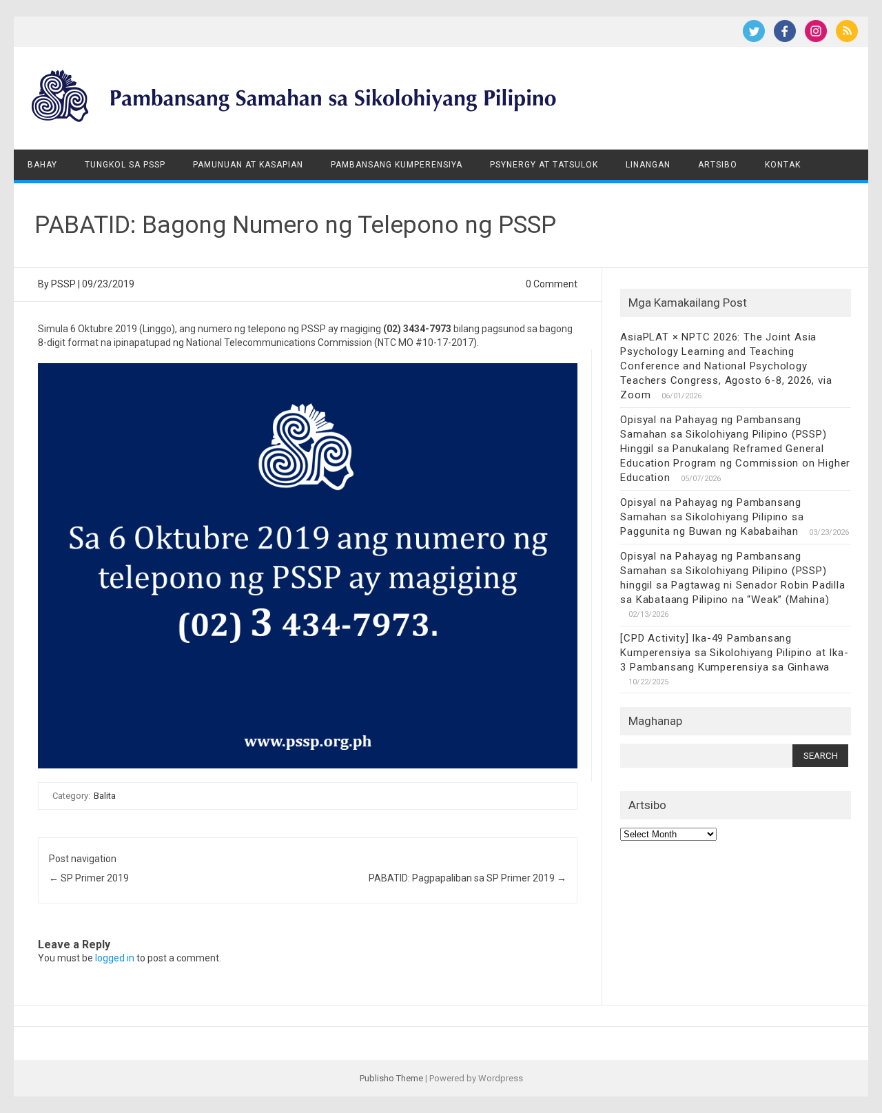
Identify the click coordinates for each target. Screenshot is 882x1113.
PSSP (63, 283)
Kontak (783, 165)
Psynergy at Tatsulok (544, 165)
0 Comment (551, 283)
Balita (105, 795)
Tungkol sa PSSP (125, 165)
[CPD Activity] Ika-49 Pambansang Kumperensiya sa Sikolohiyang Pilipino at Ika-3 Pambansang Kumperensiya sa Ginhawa (734, 652)
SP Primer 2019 (89, 878)
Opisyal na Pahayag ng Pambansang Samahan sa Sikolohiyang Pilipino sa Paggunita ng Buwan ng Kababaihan (711, 517)
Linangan (648, 165)
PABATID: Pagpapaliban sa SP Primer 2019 (467, 878)
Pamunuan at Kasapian (248, 165)
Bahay (42, 165)
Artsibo (717, 165)
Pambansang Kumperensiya (396, 165)
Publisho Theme (391, 1078)
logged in (114, 957)
